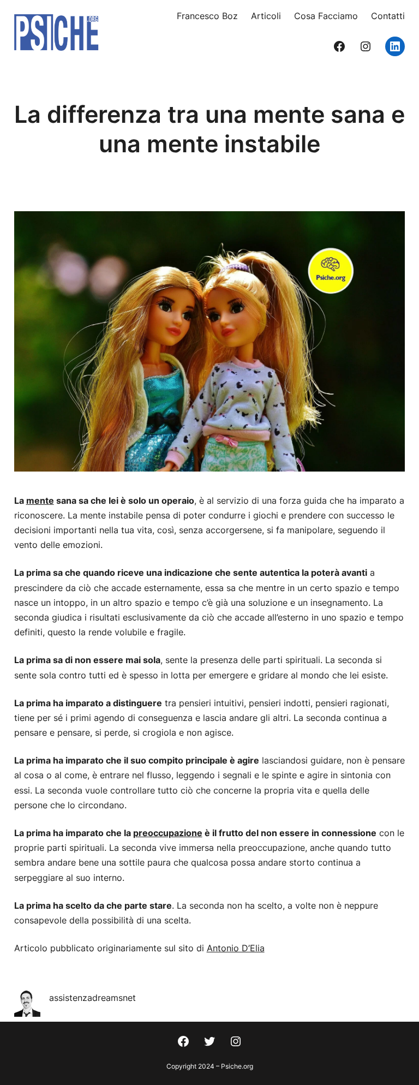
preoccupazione (167, 832)
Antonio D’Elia (236, 948)
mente (40, 500)
